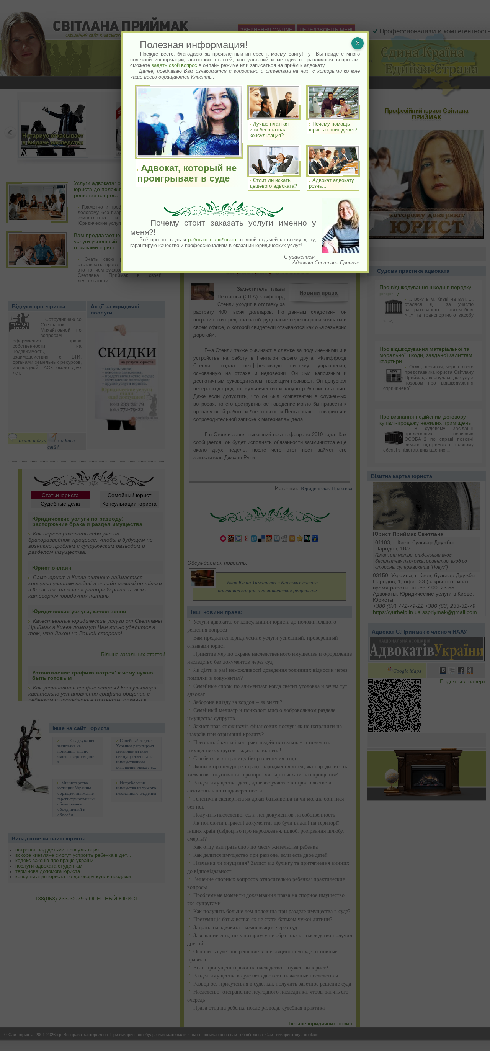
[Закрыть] (357, 43)
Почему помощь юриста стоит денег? (333, 127)
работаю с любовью (212, 239)
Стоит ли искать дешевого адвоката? (273, 183)
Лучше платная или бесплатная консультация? (269, 129)
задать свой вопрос (174, 65)
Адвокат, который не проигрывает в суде (187, 173)
